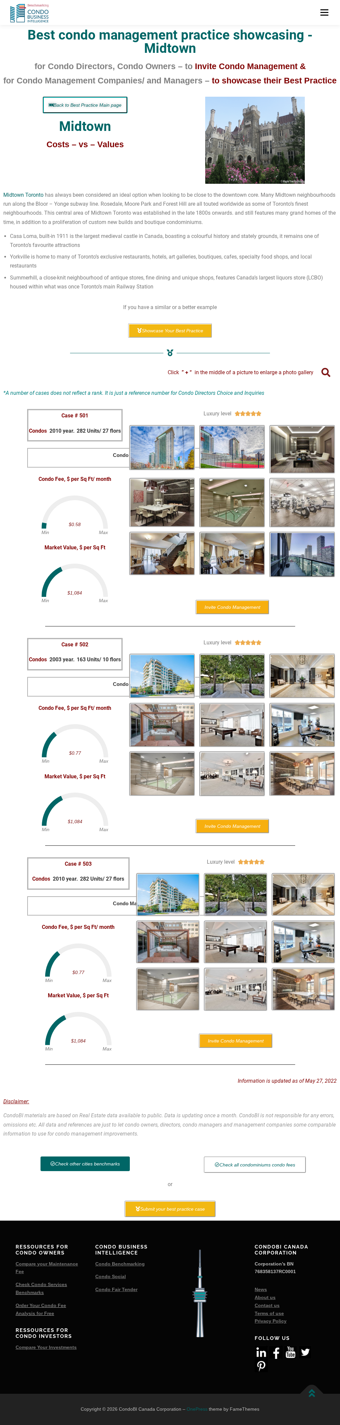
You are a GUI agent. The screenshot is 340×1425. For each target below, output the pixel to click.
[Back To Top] (312, 1394)
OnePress (197, 1409)
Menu (324, 12)
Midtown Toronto (23, 195)
